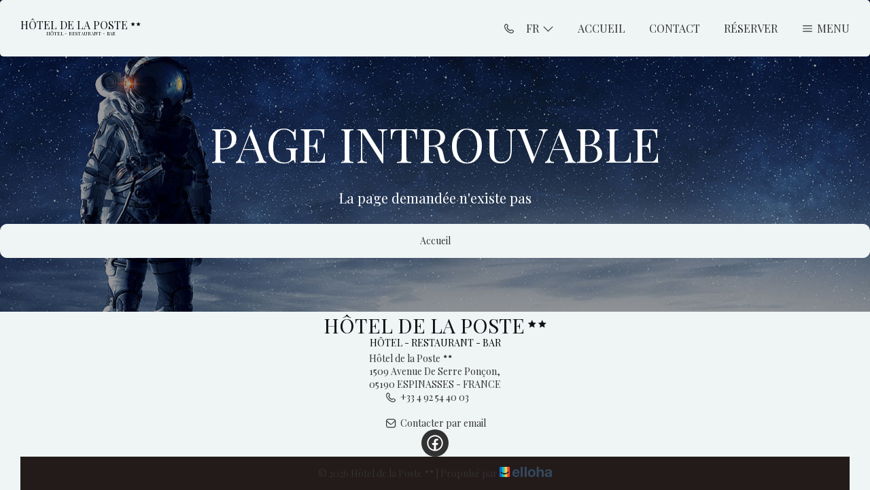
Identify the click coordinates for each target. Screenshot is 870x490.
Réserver (751, 28)
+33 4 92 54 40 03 (434, 397)
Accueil (601, 28)
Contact (674, 28)
